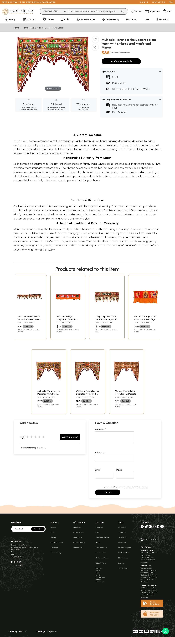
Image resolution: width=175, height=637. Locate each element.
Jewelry (53, 537)
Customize (122, 532)
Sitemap (121, 563)
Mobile (119, 470)
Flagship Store (147, 551)
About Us (99, 527)
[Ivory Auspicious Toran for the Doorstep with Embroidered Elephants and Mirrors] (107, 312)
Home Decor (44, 28)
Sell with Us (122, 537)
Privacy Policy (142, 487)
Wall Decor (58, 28)
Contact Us (122, 527)
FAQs (97, 532)
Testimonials (100, 553)
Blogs (98, 542)
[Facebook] (142, 527)
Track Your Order (124, 553)
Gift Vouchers (123, 558)
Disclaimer (77, 527)
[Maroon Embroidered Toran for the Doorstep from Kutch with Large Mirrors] (126, 387)
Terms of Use (128, 487)
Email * (98, 470)
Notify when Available (121, 61)
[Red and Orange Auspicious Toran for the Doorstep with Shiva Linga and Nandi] (68, 312)
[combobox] (93, 11)
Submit (107, 492)
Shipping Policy (79, 542)
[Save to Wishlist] (95, 40)
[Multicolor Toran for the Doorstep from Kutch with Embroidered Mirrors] (48, 387)
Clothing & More (57, 542)
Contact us (158, 2)
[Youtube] (162, 527)
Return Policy (78, 532)
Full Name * (100, 452)
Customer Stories (102, 558)
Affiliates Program (125, 548)
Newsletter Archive (102, 537)
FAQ (171, 2)
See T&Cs (33, 109)
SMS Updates (123, 568)
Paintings (54, 548)
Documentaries (101, 548)
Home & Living (29, 28)
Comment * (100, 429)
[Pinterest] (150, 527)
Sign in (144, 2)
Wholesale (122, 542)
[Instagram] (154, 527)
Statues (53, 527)
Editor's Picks (101, 563)
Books (53, 532)
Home (16, 28)
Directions (144, 562)
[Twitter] (146, 527)
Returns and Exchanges (125, 105)
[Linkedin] (158, 527)
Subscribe (38, 529)
